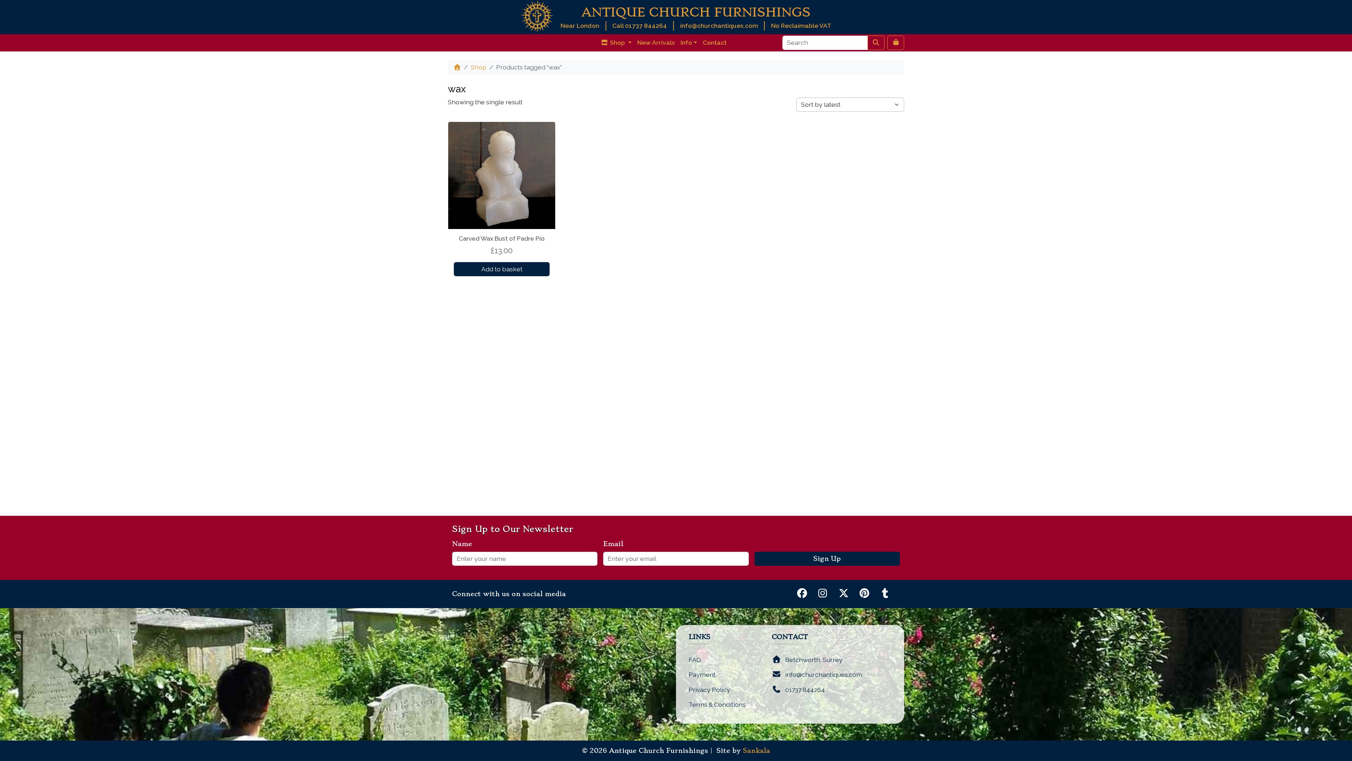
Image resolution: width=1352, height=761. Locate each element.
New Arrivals (656, 42)
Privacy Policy (709, 689)
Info (686, 42)
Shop (479, 67)
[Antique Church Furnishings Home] (537, 15)
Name (465, 544)
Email (616, 544)
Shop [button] (617, 42)
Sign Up (827, 559)
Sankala (756, 751)
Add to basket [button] (501, 269)
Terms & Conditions (717, 704)
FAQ (695, 659)
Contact (715, 42)
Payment (702, 674)
